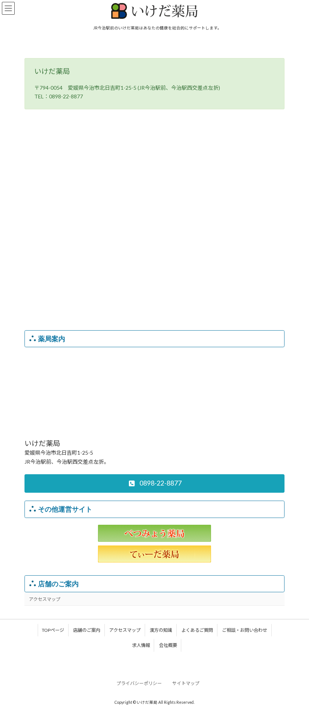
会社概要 (168, 645)
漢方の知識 (161, 630)
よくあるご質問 (197, 630)
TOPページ (53, 630)
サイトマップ (185, 683)
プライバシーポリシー (139, 683)
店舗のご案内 (58, 583)
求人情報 (141, 645)
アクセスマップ (44, 599)
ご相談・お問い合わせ (244, 630)
